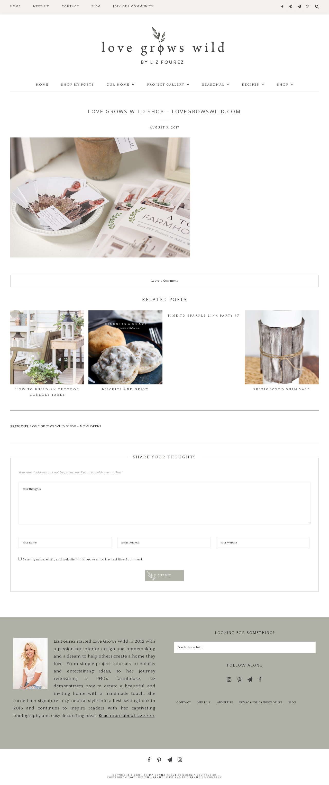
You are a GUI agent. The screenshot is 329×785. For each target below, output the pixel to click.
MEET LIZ (204, 702)
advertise (225, 702)
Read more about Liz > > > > (127, 715)
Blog (292, 702)
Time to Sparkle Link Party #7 (204, 315)
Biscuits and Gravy (125, 389)
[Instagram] (308, 7)
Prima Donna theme (160, 775)
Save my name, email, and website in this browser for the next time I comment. (83, 559)
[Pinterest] (291, 7)
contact (183, 702)
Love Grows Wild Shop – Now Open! (65, 426)
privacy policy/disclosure (260, 702)
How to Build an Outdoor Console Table (47, 392)
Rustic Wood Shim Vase (281, 389)
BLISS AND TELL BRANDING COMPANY (194, 777)
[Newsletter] (299, 7)
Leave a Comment (164, 280)
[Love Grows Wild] (164, 45)
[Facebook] (282, 7)
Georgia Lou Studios (199, 775)
